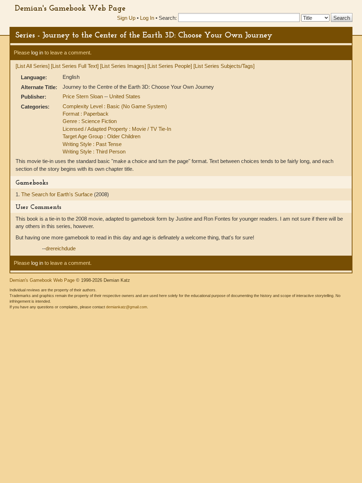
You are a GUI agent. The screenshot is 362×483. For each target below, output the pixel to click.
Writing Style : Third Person (94, 152)
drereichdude (61, 248)
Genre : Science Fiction (90, 121)
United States (124, 96)
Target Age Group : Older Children (101, 136)
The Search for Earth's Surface (57, 194)
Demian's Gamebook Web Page (70, 8)
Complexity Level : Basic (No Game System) (115, 106)
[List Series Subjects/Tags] (224, 66)
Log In (147, 18)
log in (37, 53)
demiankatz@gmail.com (126, 307)
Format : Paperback (86, 114)
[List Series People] (169, 66)
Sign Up (126, 18)
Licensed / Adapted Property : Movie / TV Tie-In (117, 129)
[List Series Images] (123, 66)
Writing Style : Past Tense (92, 144)
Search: (168, 18)
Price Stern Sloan (83, 96)
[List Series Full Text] (75, 66)
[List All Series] (32, 66)
